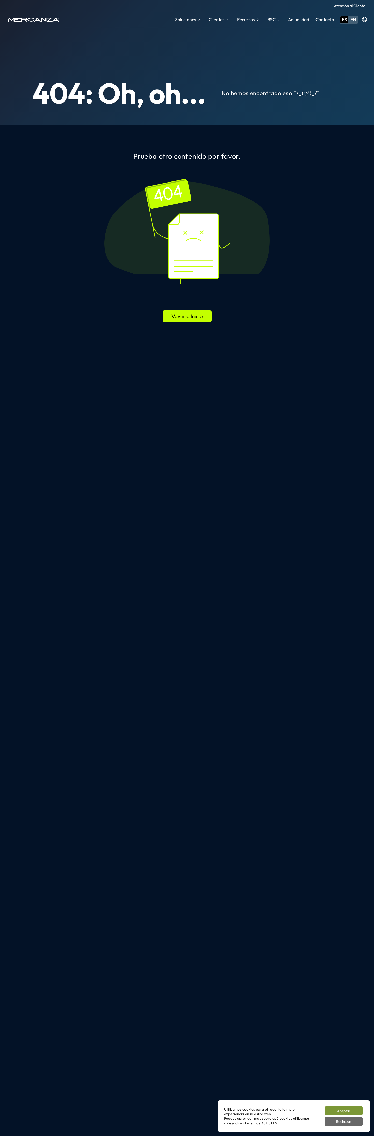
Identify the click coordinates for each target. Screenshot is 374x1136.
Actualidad (298, 19)
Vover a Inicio (187, 316)
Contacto (324, 19)
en (353, 19)
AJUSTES (269, 1123)
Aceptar (343, 1111)
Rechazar (343, 1121)
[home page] (33, 19)
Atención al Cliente (349, 5)
